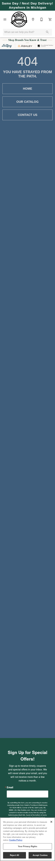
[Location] (33, 19)
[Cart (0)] (50, 19)
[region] (27, 839)
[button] (5, 19)
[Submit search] (47, 32)
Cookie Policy (15, 840)
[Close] (51, 821)
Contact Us (27, 115)
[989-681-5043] (41, 19)
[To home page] (19, 19)
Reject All (14, 855)
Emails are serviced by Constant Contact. (30, 817)
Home (27, 88)
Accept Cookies (40, 855)
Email (10, 787)
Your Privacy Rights (27, 846)
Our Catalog (27, 101)
